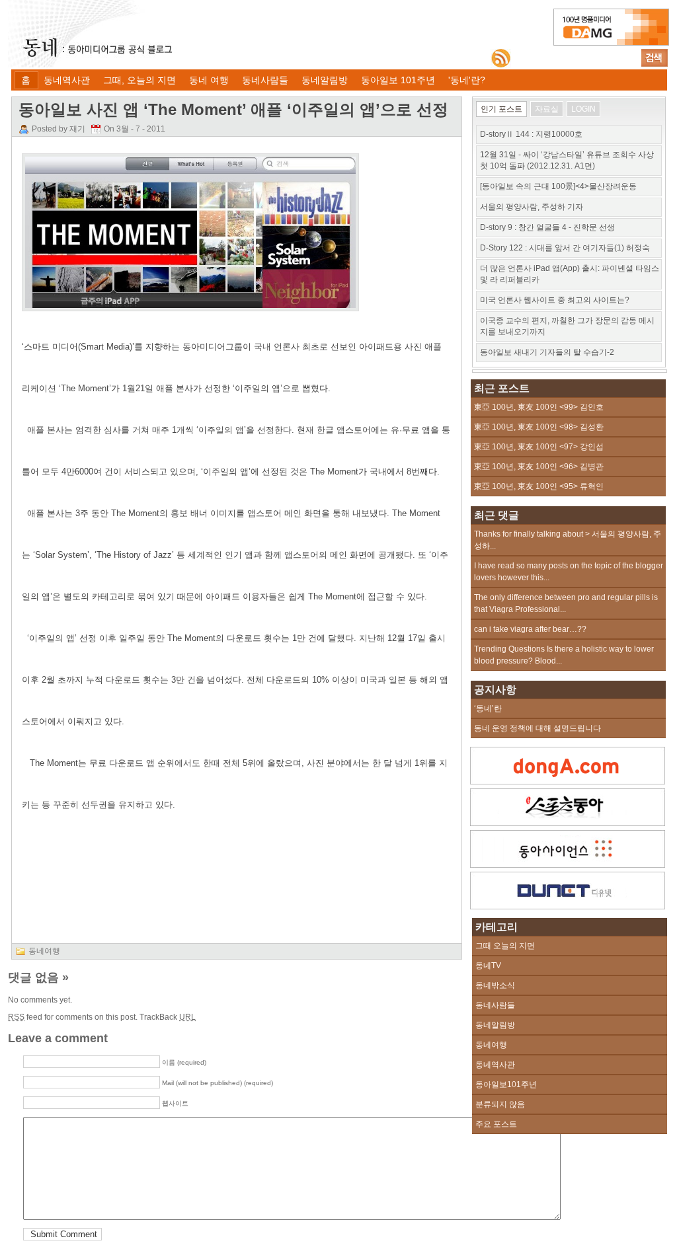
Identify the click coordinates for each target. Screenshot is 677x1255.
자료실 (547, 109)
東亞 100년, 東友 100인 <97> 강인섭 (539, 446)
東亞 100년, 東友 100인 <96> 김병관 (539, 466)
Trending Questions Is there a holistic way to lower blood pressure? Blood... (564, 655)
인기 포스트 (501, 109)
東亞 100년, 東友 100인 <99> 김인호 (539, 407)
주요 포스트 (496, 1124)
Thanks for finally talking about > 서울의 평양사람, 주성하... (567, 540)
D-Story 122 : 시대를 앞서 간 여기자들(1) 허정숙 (565, 247)
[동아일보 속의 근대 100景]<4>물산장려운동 (558, 186)
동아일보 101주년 (398, 80)
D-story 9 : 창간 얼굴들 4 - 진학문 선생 (547, 227)
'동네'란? (466, 80)
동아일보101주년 (506, 1084)
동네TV (488, 965)
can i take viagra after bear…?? (530, 629)
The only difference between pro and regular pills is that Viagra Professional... (566, 603)
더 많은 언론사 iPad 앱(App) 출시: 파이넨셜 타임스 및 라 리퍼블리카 (569, 274)
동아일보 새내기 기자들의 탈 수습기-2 (547, 352)
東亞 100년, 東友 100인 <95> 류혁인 (539, 486)
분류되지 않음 (500, 1104)
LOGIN (583, 109)
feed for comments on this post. (73, 1017)
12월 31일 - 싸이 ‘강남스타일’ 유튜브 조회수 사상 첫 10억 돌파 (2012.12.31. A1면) (567, 160)
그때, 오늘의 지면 (139, 80)
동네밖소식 (495, 985)
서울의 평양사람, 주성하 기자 (531, 206)
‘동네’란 (488, 708)
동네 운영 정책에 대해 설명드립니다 (537, 728)
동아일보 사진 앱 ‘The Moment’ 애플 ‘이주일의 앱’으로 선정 (233, 109)
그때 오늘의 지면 (505, 945)
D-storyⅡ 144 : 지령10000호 (531, 134)
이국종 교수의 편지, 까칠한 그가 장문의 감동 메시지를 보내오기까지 (567, 326)
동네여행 (44, 951)
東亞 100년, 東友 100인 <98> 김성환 (539, 427)
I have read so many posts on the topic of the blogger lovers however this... (568, 571)
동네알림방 (324, 80)
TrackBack (167, 1017)
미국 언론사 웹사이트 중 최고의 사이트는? (554, 300)
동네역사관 (67, 80)
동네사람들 (265, 80)
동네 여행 (209, 80)
